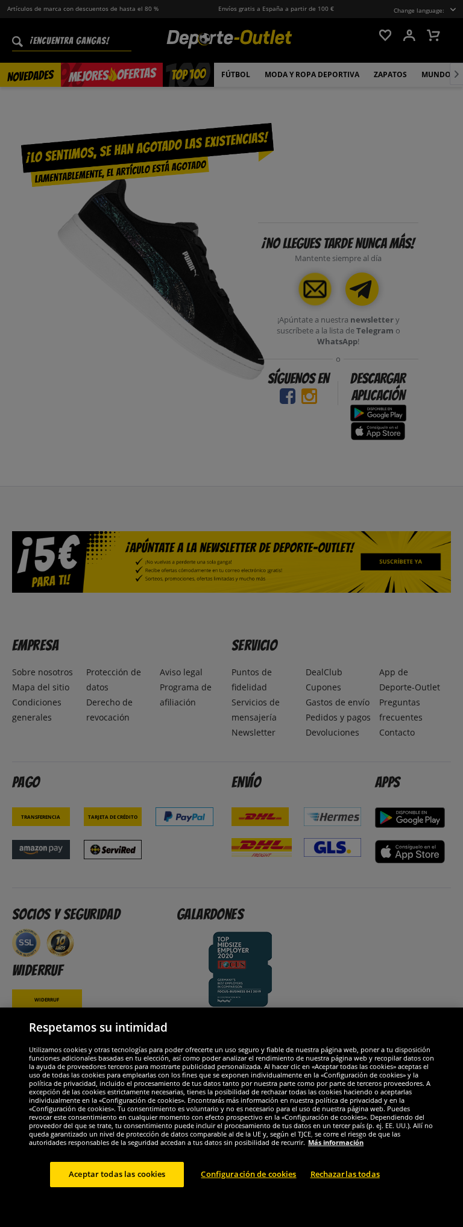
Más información (336, 1142)
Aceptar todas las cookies (117, 1174)
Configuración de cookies (248, 1174)
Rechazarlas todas (345, 1174)
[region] (231, 1117)
